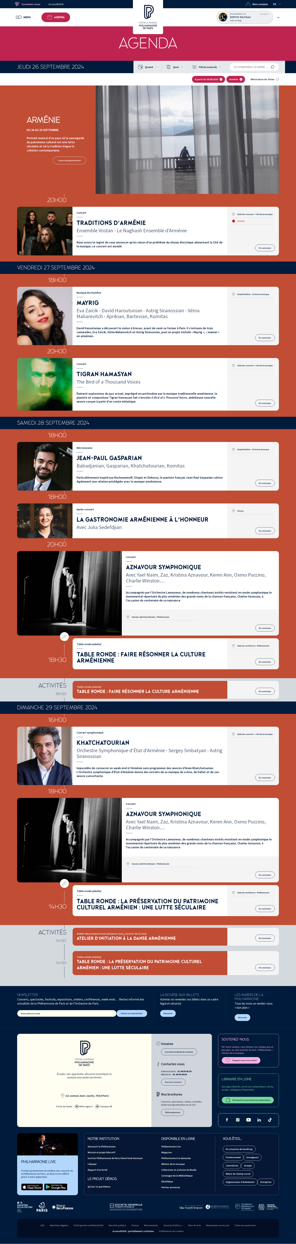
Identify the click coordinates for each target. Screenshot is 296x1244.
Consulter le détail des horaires (179, 1052)
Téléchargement (172, 1112)
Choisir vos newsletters (132, 1013)
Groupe (248, 1165)
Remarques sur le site (217, 1225)
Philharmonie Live (171, 1146)
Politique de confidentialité (88, 1225)
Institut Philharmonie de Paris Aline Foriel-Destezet (115, 1158)
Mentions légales (59, 1225)
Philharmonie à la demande (176, 1158)
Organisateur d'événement (240, 1182)
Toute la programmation (69, 160)
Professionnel (233, 1157)
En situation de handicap (239, 1149)
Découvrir (168, 1013)
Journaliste (232, 1165)
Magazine (166, 1152)
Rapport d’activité (97, 1169)
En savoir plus (265, 248)
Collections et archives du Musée (178, 1169)
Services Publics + (173, 1225)
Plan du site (194, 1225)
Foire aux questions (245, 1225)
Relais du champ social (238, 1173)
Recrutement (151, 1225)
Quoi (176, 67)
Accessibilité (55, 4)
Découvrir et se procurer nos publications (251, 1100)
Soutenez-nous (31, 4)
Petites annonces (170, 1187)
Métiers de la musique (173, 1164)
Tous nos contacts (173, 1082)
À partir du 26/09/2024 (206, 79)
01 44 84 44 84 (180, 1074)
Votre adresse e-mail (30, 1013)
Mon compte (260, 4)
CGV (42, 1225)
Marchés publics (117, 1225)
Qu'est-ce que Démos (99, 1186)
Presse (135, 1225)
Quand (149, 67)
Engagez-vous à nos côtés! (244, 1060)
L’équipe (92, 1164)
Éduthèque (167, 1181)
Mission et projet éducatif (101, 1152)
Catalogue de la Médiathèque (177, 1175)
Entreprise (265, 1182)
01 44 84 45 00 (184, 1071)
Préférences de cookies (171, 1231)
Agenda (59, 17)
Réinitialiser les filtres (262, 79)
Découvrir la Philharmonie (101, 1146)
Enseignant (252, 1157)
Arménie (233, 79)
